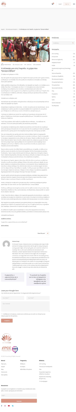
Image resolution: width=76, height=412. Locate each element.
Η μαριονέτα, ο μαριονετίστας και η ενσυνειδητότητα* (14, 222)
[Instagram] (5, 406)
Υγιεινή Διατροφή (63, 102)
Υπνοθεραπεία (63, 105)
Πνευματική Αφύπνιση (63, 82)
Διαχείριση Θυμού (63, 62)
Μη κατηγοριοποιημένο (11, 29)
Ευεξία (63, 65)
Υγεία (63, 99)
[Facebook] (1, 406)
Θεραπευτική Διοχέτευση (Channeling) (61, 68)
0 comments (38, 64)
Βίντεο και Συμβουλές (63, 59)
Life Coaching (63, 53)
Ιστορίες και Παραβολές (63, 76)
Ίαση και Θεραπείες (63, 73)
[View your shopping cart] (53, 4)
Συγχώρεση (63, 94)
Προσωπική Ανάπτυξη (63, 88)
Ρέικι (63, 91)
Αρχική (2, 29)
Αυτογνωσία (63, 56)
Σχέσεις (63, 96)
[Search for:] (63, 43)
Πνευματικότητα (63, 85)
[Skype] (12, 406)
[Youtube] (9, 406)
